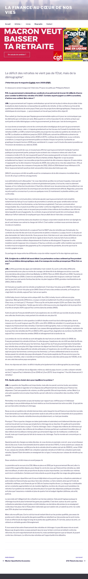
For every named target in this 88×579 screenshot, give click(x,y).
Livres (28, 24)
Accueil (8, 24)
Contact (49, 24)
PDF (48, 83)
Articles (17, 24)
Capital (32, 83)
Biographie (38, 24)
